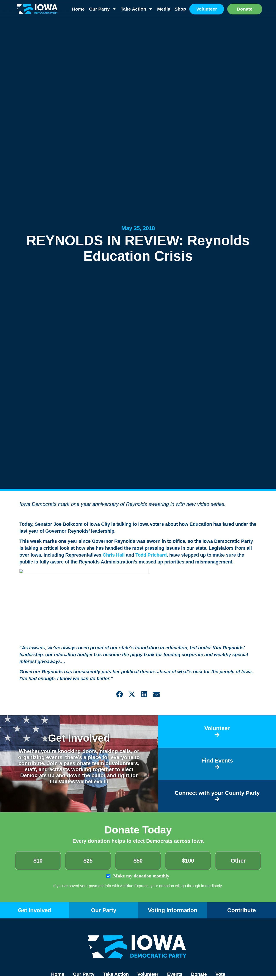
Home (78, 8)
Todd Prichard (151, 555)
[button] (119, 694)
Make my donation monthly (140, 876)
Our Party (99, 8)
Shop (180, 8)
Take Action (133, 8)
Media (163, 8)
